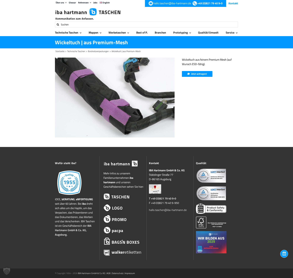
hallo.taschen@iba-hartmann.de (168, 210)
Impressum (130, 273)
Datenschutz (117, 273)
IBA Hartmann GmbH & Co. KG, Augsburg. (73, 230)
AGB (108, 273)
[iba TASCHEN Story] (69, 170)
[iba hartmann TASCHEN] (123, 196)
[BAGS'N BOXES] (123, 241)
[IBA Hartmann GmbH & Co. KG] (123, 164)
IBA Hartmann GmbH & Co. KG (91, 273)
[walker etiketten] (123, 252)
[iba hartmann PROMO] (123, 219)
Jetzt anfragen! (199, 74)
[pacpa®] (123, 230)
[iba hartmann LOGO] (123, 208)
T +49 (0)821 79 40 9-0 (162, 198)
